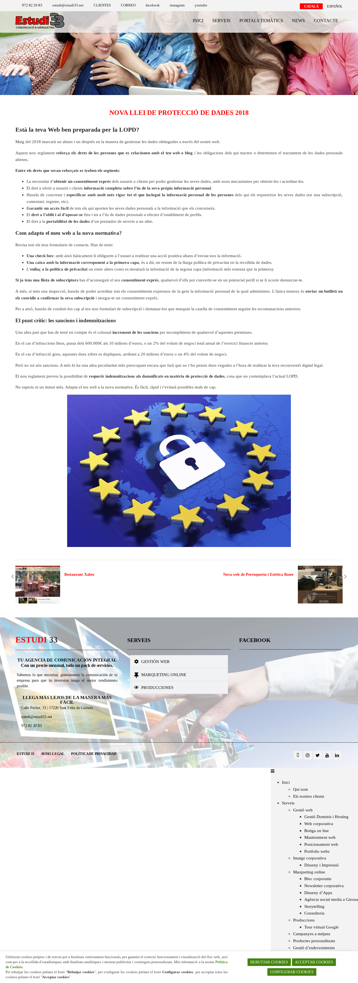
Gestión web (155, 661)
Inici (198, 20)
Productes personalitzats (314, 940)
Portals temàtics (261, 20)
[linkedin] (337, 755)
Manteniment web (320, 837)
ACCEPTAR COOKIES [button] (314, 962)
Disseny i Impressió (321, 865)
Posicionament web (321, 844)
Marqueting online (163, 674)
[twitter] (317, 755)
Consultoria (314, 913)
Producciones (157, 687)
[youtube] (327, 755)
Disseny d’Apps (318, 892)
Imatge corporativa (309, 858)
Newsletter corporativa (324, 885)
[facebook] (298, 755)
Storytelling (314, 906)
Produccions (304, 920)
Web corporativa (318, 823)
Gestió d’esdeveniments (314, 947)
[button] (179, 661)
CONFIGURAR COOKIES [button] (292, 972)
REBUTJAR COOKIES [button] (269, 962)
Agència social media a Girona (331, 899)
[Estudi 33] (39, 29)
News (298, 20)
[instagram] (307, 755)
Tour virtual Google (321, 927)
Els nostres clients (308, 796)
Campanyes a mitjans (311, 933)
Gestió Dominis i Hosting (326, 816)
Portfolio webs (316, 851)
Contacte (326, 20)
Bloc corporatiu (317, 878)
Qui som (300, 789)
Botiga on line (316, 830)
